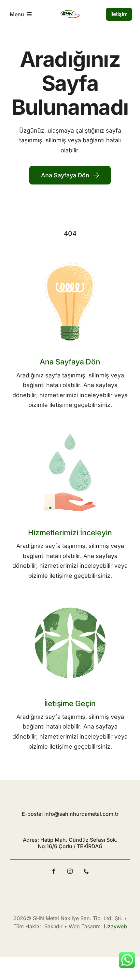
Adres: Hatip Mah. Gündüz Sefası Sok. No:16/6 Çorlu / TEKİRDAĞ (70, 843)
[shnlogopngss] (70, 12)
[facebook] (53, 871)
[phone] (86, 871)
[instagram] (70, 871)
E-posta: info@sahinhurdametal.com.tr (70, 814)
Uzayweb (115, 926)
